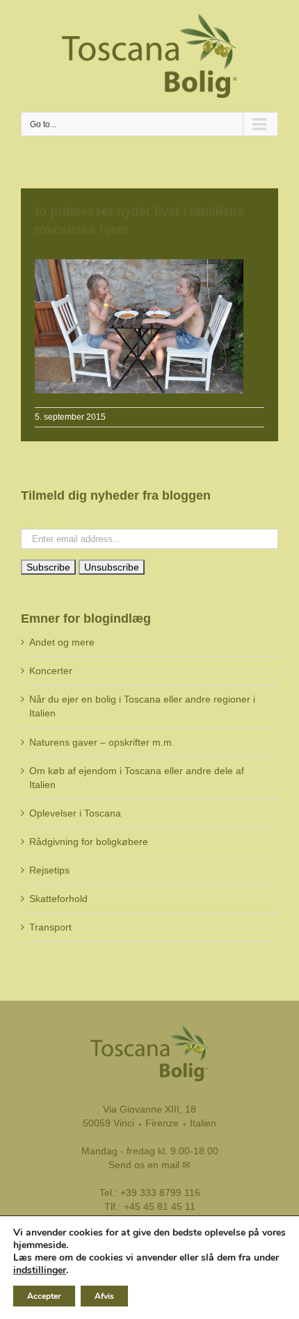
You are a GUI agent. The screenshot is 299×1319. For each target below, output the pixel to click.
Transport (50, 927)
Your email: (45, 521)
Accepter (44, 1296)
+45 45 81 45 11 (159, 1206)
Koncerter (50, 670)
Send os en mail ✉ (149, 1164)
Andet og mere (62, 642)
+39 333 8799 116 (160, 1192)
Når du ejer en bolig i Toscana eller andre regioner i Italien (142, 706)
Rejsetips (49, 870)
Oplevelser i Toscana (75, 813)
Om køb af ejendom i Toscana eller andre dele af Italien (136, 777)
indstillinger (39, 1270)
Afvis (104, 1296)
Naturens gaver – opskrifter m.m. (102, 742)
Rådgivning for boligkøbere (88, 841)
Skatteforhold (58, 898)
